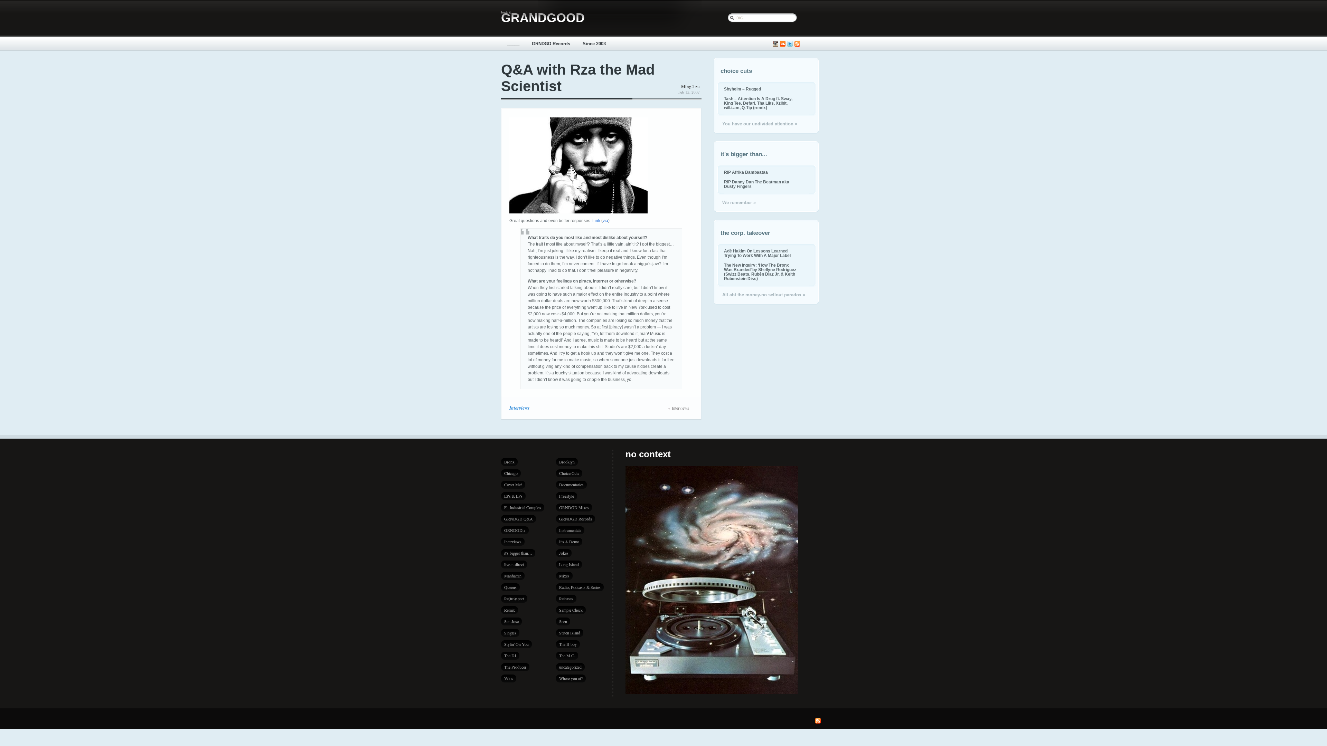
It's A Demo (569, 541)
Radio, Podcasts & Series (580, 587)
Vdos (508, 678)
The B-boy (568, 644)
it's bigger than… (518, 553)
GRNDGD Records (551, 43)
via (605, 220)
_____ (513, 43)
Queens (510, 587)
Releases (566, 598)
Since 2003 (594, 43)
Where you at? (571, 678)
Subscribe (797, 44)
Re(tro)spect (514, 598)
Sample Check (571, 610)
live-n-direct (514, 564)
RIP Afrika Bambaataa (746, 172)
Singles (510, 632)
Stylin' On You (516, 644)
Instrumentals (570, 530)
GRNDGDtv (515, 530)
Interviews (519, 407)
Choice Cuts (569, 473)
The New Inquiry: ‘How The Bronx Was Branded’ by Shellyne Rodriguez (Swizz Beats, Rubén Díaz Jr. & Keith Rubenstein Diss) (760, 272)
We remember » (739, 202)
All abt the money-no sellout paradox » (763, 294)
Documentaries (571, 484)
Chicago (511, 473)
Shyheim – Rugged (742, 89)
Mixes (564, 575)
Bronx (509, 462)
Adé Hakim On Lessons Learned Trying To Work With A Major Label (757, 253)
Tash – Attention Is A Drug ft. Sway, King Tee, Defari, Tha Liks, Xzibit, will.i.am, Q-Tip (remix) (758, 103)
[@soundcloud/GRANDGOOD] (782, 44)
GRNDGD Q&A (518, 519)
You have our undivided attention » (759, 123)
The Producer (515, 667)
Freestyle (566, 496)
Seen (563, 621)
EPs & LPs (513, 496)
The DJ (510, 655)
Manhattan (512, 575)
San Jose (511, 621)
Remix (509, 610)
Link (596, 220)
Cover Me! (513, 484)
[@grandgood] (790, 44)
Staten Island (569, 632)
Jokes (563, 553)
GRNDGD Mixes (574, 507)
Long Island (569, 564)
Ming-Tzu (690, 86)
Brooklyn (567, 462)
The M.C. (567, 655)
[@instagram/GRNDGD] (775, 44)
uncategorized (570, 667)
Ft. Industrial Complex (522, 507)
